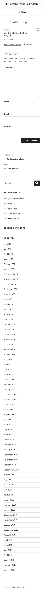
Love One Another (11, 219)
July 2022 (8, 359)
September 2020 (11, 470)
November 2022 (11, 339)
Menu (23, 12)
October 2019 (10, 525)
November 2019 (11, 520)
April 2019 (8, 555)
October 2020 (10, 465)
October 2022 (10, 344)
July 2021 (8, 420)
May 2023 (8, 309)
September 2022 (11, 349)
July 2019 (8, 540)
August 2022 (9, 354)
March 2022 (9, 379)
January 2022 (9, 389)
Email (6, 114)
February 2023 (10, 324)
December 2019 (11, 515)
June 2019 (8, 545)
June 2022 (8, 364)
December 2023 (11, 274)
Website (7, 126)
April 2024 (8, 254)
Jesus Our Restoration (13, 214)
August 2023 (9, 294)
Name (6, 101)
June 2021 (8, 425)
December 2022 (11, 334)
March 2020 (9, 500)
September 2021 (11, 410)
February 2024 (10, 264)
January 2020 (9, 510)
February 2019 (10, 565)
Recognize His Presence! (14, 199)
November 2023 (11, 279)
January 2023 (9, 329)
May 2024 (8, 249)
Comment (9, 67)
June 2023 (8, 304)
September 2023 (11, 289)
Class (10, 39)
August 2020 (9, 475)
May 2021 (8, 430)
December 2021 (10, 394)
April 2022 (8, 374)
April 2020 (8, 495)
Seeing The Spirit (11, 209)
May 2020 (8, 490)
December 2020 (11, 455)
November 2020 (11, 460)
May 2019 (8, 550)
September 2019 (11, 530)
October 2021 (9, 405)
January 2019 (9, 570)
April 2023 (8, 314)
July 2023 (8, 299)
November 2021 (10, 399)
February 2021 (10, 445)
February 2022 (10, 384)
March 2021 (9, 440)
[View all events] (37, 30)
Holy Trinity (9, 203)
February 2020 (10, 505)
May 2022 (8, 369)
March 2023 (9, 319)
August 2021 (9, 415)
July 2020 (8, 480)
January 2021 (9, 450)
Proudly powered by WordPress (16, 587)
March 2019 (9, 560)
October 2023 (10, 284)
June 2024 (8, 244)
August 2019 (9, 535)
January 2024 (9, 269)
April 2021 (8, 435)
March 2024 (9, 259)
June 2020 (8, 485)
